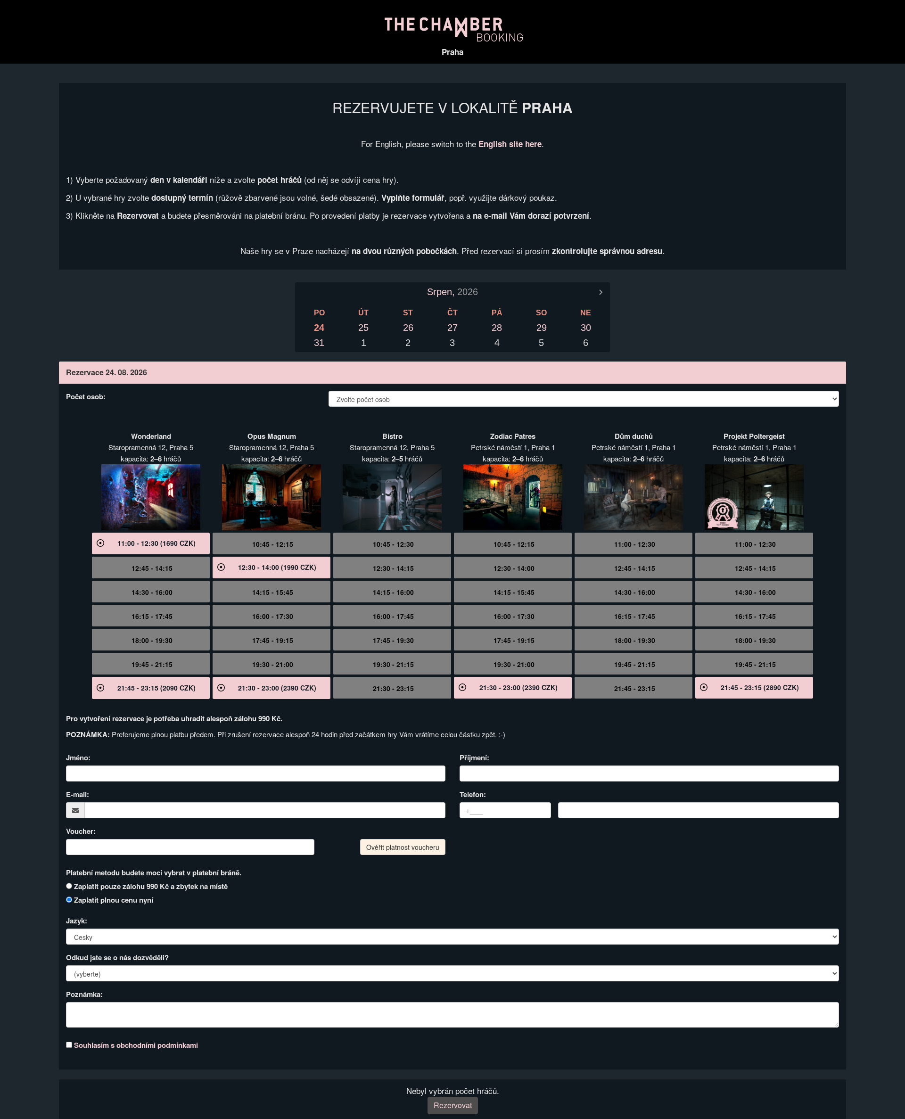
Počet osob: (86, 396)
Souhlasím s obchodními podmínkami (136, 1045)
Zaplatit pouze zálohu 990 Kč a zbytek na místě (150, 886)
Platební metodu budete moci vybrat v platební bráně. (153, 872)
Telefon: (473, 794)
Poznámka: (84, 994)
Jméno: (78, 757)
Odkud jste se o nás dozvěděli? (117, 957)
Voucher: (81, 831)
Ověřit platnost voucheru (402, 847)
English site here (510, 143)
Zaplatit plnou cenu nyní (112, 900)
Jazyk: (76, 920)
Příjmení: (474, 757)
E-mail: (77, 794)
